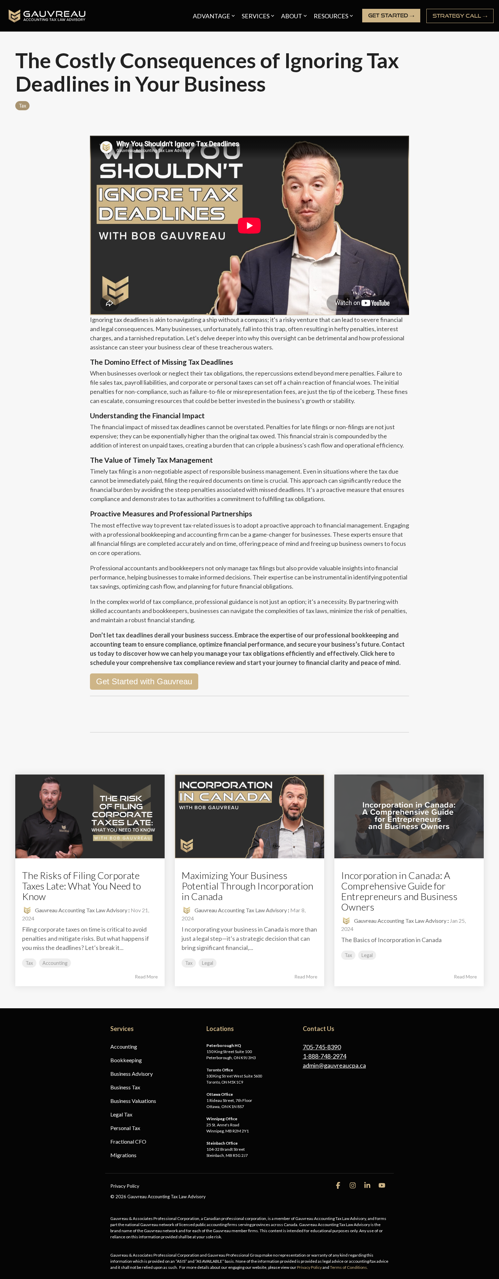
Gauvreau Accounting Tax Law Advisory (80, 910)
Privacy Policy (309, 1267)
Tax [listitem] (29, 963)
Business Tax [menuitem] (125, 1087)
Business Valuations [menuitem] (133, 1100)
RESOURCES (331, 16)
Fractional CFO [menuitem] (128, 1141)
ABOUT (291, 16)
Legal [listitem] (207, 963)
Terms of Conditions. (349, 1267)
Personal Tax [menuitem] (125, 1128)
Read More (146, 976)
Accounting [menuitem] (123, 1046)
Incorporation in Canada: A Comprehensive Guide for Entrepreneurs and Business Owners (399, 891)
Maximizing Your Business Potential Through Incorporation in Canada (247, 886)
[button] (338, 1185)
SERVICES (256, 16)
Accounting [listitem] (55, 963)
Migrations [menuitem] (123, 1155)
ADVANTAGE (211, 16)
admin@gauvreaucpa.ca (334, 1065)
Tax (22, 106)
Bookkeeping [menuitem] (126, 1060)
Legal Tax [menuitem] (121, 1114)
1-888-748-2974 (324, 1056)
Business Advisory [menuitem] (131, 1073)
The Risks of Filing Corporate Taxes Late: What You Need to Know (81, 886)
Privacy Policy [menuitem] (124, 1186)
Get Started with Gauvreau (144, 681)
